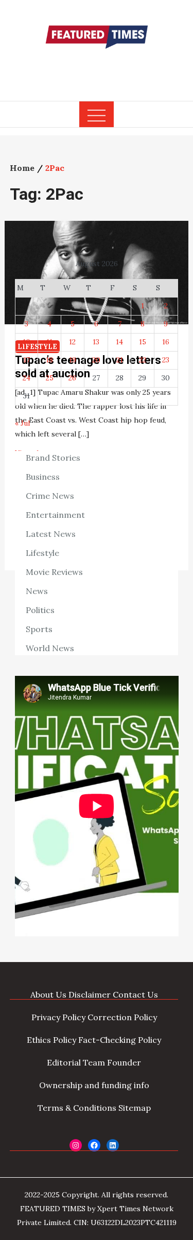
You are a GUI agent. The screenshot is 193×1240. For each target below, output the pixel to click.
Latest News (51, 534)
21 (119, 359)
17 (26, 359)
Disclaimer (89, 994)
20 (96, 359)
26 (72, 377)
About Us (48, 994)
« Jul (22, 423)
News (37, 591)
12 (72, 341)
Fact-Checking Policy (119, 1040)
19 (72, 359)
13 (96, 341)
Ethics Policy (51, 1040)
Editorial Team (76, 1062)
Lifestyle (42, 553)
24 (26, 377)
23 (165, 359)
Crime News (50, 496)
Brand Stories (53, 457)
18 (49, 359)
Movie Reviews (54, 572)
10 (26, 341)
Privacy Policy (58, 1017)
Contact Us (135, 994)
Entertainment (55, 515)
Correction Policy (122, 1017)
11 (49, 341)
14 (119, 341)
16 (165, 341)
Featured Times (97, 68)
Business (43, 476)
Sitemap (134, 1108)
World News (50, 648)
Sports (39, 629)
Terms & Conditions (77, 1108)
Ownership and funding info (94, 1085)
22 (142, 359)
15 (142, 341)
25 (50, 377)
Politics (40, 610)
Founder (124, 1062)
